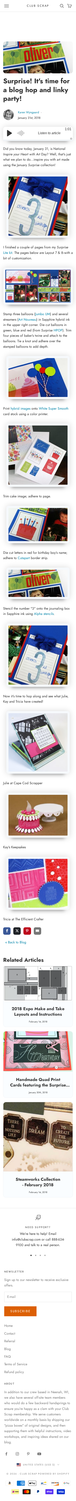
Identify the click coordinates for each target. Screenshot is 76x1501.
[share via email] (37, 931)
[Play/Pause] (9, 133)
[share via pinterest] (27, 931)
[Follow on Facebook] (6, 1454)
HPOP (58, 330)
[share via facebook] (7, 931)
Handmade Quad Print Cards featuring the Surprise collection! (38, 1085)
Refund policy (14, 1372)
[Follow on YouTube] (39, 1454)
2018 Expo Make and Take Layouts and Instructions (38, 1011)
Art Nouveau (27, 319)
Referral (9, 1341)
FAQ (7, 1356)
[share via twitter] (17, 931)
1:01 (68, 129)
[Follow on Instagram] (17, 1454)
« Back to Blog (15, 942)
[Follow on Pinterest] (28, 1454)
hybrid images (20, 408)
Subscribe (20, 1311)
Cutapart (24, 558)
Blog (7, 1348)
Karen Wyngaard (29, 112)
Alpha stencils (44, 613)
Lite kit (7, 252)
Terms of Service (15, 1364)
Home (8, 1325)
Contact (9, 1333)
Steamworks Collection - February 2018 (38, 1182)
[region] (38, 1231)
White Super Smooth (53, 408)
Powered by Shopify (53, 1473)
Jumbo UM (42, 314)
